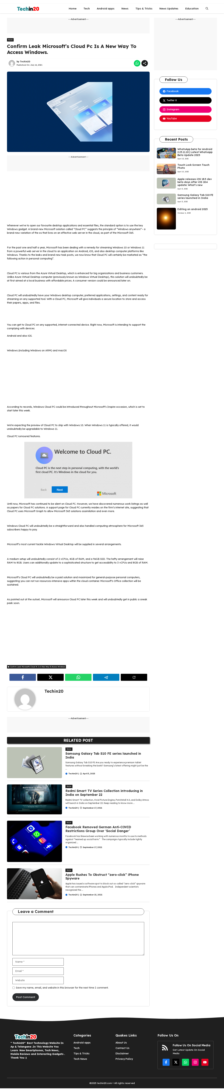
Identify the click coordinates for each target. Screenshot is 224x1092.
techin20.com (104, 1083)
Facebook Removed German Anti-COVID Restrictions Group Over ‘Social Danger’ (98, 829)
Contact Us (122, 1048)
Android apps (105, 8)
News (124, 8)
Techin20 (25, 61)
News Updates (168, 8)
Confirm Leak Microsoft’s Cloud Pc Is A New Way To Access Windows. (71, 49)
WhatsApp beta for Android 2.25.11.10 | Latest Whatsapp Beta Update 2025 (194, 152)
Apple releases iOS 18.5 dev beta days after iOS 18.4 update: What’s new (194, 182)
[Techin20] (27, 8)
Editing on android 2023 (192, 209)
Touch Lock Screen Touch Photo (193, 166)
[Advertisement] (78, 199)
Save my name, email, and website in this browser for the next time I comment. (62, 987)
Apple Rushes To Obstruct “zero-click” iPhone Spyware (102, 877)
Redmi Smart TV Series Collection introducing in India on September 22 (104, 793)
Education (192, 8)
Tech (86, 8)
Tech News (80, 1058)
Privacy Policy (124, 1058)
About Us (121, 1042)
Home (72, 8)
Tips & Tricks (143, 8)
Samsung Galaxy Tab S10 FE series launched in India (103, 755)
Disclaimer (122, 1053)
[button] (207, 8)
